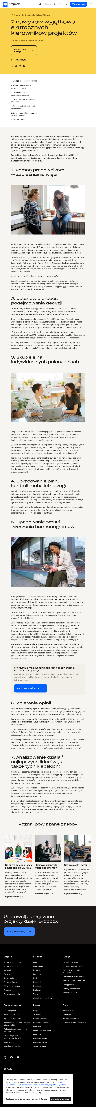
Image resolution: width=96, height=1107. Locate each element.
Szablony (7, 990)
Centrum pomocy (10, 1010)
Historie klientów (40, 1018)
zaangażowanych (36, 491)
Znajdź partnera (39, 1046)
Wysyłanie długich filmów (73, 966)
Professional (38, 966)
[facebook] (16, 66)
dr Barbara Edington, (27, 260)
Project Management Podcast (60, 319)
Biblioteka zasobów (41, 1022)
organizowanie (17, 513)
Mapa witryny (9, 1042)
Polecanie (37, 1034)
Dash (35, 978)
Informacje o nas (69, 1010)
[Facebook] (11, 1057)
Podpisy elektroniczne (71, 989)
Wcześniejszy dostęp (12, 986)
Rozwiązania (9, 978)
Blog (35, 1010)
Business (36, 970)
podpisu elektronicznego (63, 510)
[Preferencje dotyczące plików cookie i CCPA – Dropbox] (38, 1089)
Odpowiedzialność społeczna (74, 1022)
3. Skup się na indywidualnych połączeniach (23, 100)
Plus (35, 962)
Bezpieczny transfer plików (73, 977)
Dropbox (15, 510)
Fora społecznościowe (42, 1030)
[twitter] (12, 66)
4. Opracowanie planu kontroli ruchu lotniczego (23, 107)
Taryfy (35, 994)
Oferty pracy (67, 1014)
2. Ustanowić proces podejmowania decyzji (20, 94)
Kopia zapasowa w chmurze (74, 981)
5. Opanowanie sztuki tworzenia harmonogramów (24, 114)
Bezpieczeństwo (10, 982)
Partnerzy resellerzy (40, 1038)
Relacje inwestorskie (71, 1018)
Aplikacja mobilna (11, 966)
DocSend (37, 982)
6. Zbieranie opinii (18, 120)
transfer (50, 513)
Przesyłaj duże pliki (70, 962)
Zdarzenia (37, 1014)
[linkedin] (20, 66)
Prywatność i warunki (12, 1018)
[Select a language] (40, 4)
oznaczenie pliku (50, 631)
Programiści (37, 1026)
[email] (23, 66)
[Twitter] (4, 1057)
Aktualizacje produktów (42, 998)
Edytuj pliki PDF (69, 985)
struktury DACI (30, 335)
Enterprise (37, 974)
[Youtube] (18, 1057)
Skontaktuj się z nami (12, 1014)
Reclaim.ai (37, 990)
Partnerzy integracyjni (41, 1042)
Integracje (8, 970)
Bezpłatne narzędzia (12, 994)
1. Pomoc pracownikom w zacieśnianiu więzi (21, 87)
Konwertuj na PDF (70, 993)
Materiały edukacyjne (12, 1046)
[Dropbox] (12, 4)
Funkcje (7, 974)
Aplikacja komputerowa (13, 962)
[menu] (91, 4)
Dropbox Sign (38, 986)
